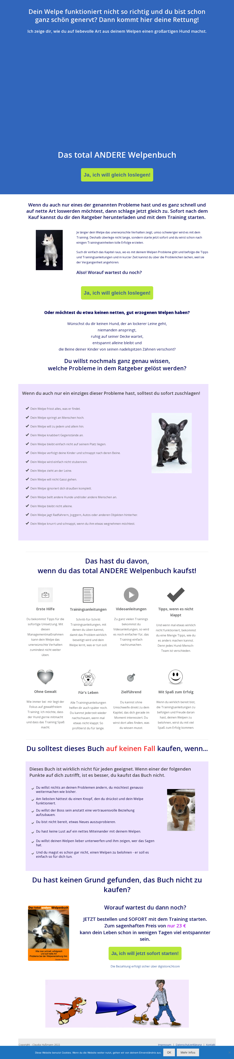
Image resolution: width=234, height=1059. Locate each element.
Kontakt (210, 1044)
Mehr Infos (188, 1052)
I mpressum (164, 1044)
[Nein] (229, 1052)
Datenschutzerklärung (189, 1044)
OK (169, 1052)
